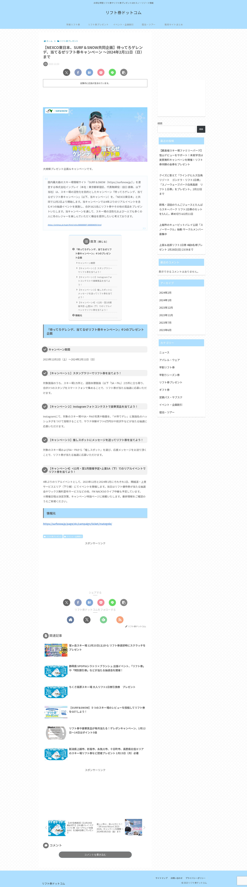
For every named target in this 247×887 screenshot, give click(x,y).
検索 (160, 123)
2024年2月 (165, 292)
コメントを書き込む (95, 854)
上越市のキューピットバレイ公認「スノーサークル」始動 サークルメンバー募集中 (181, 229)
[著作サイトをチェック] (70, 619)
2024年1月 (165, 300)
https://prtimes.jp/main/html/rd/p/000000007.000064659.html (74, 224)
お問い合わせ (177, 878)
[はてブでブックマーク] (89, 72)
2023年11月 (166, 315)
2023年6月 (165, 330)
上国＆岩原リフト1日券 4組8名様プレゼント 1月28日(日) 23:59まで (181, 247)
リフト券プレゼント (54, 536)
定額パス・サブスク (170, 397)
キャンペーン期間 (86, 262)
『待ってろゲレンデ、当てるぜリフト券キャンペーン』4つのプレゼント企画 (93, 253)
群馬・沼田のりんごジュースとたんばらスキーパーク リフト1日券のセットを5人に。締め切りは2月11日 (181, 209)
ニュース (164, 352)
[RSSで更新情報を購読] (120, 619)
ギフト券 (164, 389)
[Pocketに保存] (100, 72)
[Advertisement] (95, 96)
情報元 (78, 315)
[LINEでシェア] (112, 72)
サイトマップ (162, 878)
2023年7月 (165, 322)
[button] (123, 72)
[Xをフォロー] (86, 619)
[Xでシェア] (66, 72)
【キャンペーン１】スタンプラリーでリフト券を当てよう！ (95, 270)
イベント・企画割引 (74, 536)
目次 (93, 241)
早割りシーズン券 (169, 375)
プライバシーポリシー (196, 878)
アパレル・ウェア (169, 360)
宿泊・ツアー (167, 412)
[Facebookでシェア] (78, 72)
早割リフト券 (167, 367)
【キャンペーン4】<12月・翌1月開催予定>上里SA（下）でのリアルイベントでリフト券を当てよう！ (95, 306)
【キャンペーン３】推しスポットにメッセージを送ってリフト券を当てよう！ (95, 293)
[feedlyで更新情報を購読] (103, 619)
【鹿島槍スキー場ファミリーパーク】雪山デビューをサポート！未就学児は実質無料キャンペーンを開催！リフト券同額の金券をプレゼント (181, 157)
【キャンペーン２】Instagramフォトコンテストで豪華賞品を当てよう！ (95, 281)
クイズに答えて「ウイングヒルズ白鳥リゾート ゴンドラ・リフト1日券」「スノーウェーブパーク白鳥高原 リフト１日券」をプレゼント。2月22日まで (181, 184)
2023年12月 (166, 307)
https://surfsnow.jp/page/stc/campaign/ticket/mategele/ (77, 523)
